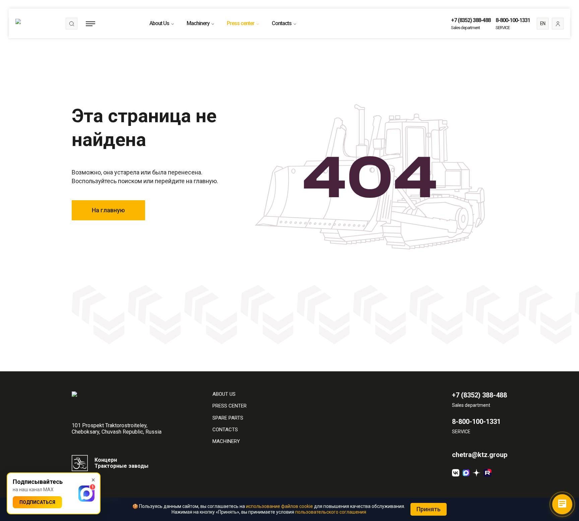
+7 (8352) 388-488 (471, 20)
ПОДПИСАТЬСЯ (37, 502)
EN (542, 23)
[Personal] (558, 23)
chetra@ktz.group (479, 455)
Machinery (198, 23)
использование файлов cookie (279, 506)
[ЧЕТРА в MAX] (466, 472)
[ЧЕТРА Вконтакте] (455, 472)
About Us (159, 23)
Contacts (282, 23)
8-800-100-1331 (513, 20)
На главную (108, 210)
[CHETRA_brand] (488, 473)
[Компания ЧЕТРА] (476, 472)
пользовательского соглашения (330, 512)
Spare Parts (227, 418)
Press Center (229, 406)
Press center (240, 23)
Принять (428, 509)
